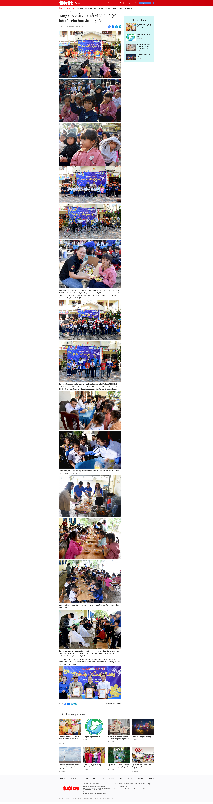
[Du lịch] (77, 2)
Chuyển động (71, 8)
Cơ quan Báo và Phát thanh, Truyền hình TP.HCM (94, 793)
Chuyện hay (128, 8)
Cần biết (120, 3)
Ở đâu (101, 8)
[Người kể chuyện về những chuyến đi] (94, 755)
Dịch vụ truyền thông (119, 788)
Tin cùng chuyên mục (72, 714)
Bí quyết (120, 8)
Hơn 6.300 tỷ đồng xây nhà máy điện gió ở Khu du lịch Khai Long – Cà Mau (69, 767)
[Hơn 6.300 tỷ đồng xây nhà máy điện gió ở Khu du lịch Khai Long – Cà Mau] (70, 755)
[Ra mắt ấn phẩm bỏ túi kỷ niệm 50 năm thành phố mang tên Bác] (131, 47)
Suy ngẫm (80, 8)
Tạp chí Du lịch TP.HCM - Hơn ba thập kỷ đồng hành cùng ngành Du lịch (142, 767)
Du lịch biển (88, 8)
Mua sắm (140, 778)
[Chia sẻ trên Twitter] (116, 26)
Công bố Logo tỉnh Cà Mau (92, 737)
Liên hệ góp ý (139, 788)
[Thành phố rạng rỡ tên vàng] (131, 57)
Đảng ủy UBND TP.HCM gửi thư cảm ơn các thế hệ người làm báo (144, 26)
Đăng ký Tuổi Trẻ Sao (145, 3)
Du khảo (107, 8)
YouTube (111, 3)
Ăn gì (95, 8)
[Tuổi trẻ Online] (71, 788)
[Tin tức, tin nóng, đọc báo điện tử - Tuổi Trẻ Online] (66, 3)
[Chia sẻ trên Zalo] (109, 26)
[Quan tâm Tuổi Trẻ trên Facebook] (151, 788)
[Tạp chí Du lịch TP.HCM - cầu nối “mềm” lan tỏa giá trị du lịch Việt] (119, 755)
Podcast (103, 3)
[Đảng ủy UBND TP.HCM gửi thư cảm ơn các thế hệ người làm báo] (131, 27)
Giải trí (114, 8)
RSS (144, 788)
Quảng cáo (129, 3)
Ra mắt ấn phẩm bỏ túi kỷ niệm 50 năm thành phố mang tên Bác (144, 46)
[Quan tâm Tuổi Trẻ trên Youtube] (148, 788)
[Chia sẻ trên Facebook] (113, 26)
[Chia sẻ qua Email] (120, 26)
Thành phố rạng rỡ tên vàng (141, 737)
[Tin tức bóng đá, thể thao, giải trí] (62, 8)
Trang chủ (61, 11)
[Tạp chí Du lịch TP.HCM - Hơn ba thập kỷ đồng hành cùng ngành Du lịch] (143, 755)
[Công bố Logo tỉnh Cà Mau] (131, 37)
